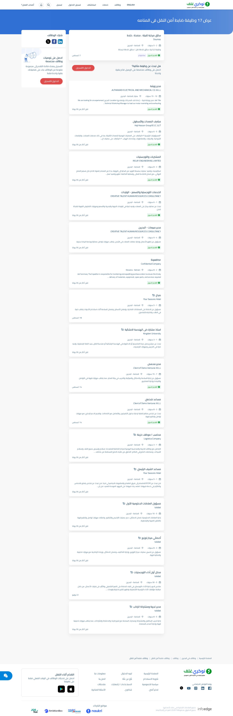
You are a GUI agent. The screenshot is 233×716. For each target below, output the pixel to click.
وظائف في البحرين (189, 658)
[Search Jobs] (48, 5)
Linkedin (60, 41)
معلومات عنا (100, 673)
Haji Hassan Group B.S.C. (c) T (148, 125)
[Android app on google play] (61, 689)
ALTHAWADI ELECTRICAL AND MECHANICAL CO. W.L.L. (136, 90)
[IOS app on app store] (70, 689)
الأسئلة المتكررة (98, 690)
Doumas (157, 39)
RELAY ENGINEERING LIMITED (147, 160)
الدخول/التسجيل (83, 68)
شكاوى (128, 690)
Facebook (54, 41)
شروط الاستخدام (150, 679)
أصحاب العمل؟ (27, 5)
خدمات (105, 5)
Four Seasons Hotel (152, 299)
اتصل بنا (102, 679)
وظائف (117, 5)
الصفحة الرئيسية (205, 658)
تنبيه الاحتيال (126, 673)
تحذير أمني (153, 690)
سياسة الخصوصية (150, 684)
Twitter (48, 41)
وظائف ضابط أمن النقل (160, 658)
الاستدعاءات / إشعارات (121, 684)
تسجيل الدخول (74, 5)
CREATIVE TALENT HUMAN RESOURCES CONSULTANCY (135, 196)
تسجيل (59, 5)
